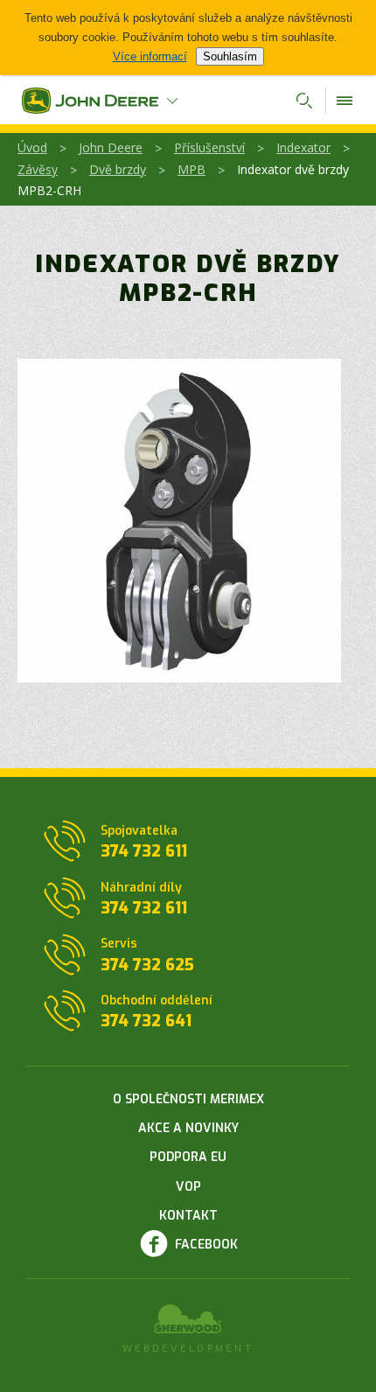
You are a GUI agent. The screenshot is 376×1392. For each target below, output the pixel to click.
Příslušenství (209, 147)
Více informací (150, 56)
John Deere (111, 147)
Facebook (206, 1244)
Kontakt (188, 1215)
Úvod (32, 147)
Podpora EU (188, 1157)
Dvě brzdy (117, 169)
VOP (188, 1187)
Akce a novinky (188, 1128)
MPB (191, 169)
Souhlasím (230, 56)
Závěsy (37, 169)
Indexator (303, 147)
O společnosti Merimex (188, 1099)
